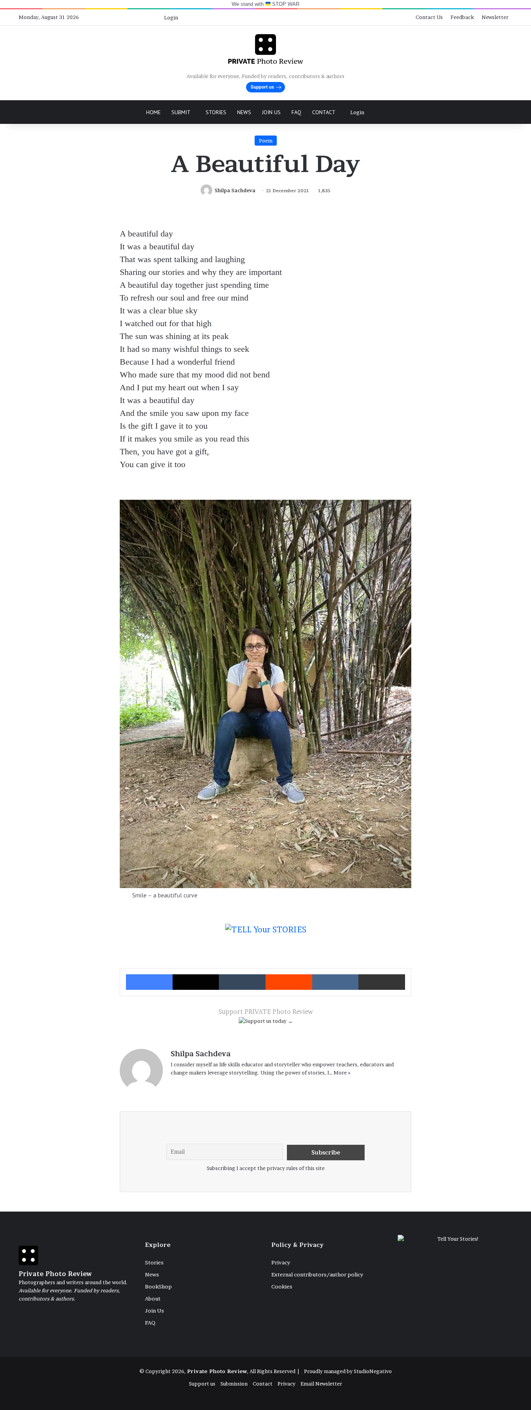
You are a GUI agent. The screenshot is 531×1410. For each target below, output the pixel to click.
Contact (323, 112)
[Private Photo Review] (265, 48)
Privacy (280, 1262)
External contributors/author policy (317, 1274)
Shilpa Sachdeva (235, 190)
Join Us (271, 112)
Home (153, 112)
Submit (180, 112)
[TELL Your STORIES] (265, 933)
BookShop (158, 1286)
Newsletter (495, 17)
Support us (202, 1383)
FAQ (296, 112)
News (244, 112)
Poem (265, 140)
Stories (216, 112)
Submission (234, 1383)
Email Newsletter (321, 1383)
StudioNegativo (373, 1371)
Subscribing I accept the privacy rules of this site (266, 1168)
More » (342, 1072)
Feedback (462, 17)
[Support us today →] (266, 1022)
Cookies (281, 1286)
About (153, 1298)
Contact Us (429, 17)
